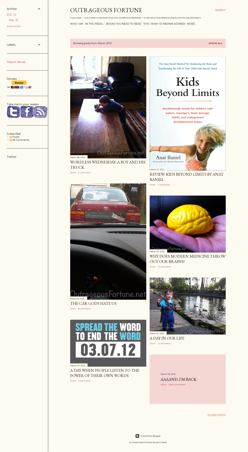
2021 (11, 14)
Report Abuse (16, 62)
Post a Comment (177, 384)
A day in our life (167, 338)
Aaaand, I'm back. (179, 379)
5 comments (84, 172)
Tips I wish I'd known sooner (164, 23)
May (13, 20)
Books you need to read (123, 23)
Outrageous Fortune (106, 10)
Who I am (76, 23)
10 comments (164, 266)
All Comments (20, 139)
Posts (15, 136)
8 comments (84, 308)
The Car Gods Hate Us (93, 303)
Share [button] (73, 172)
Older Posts (217, 415)
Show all (216, 43)
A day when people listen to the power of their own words (104, 373)
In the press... (94, 23)
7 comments (164, 184)
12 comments (164, 343)
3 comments (84, 380)
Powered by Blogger (151, 436)
